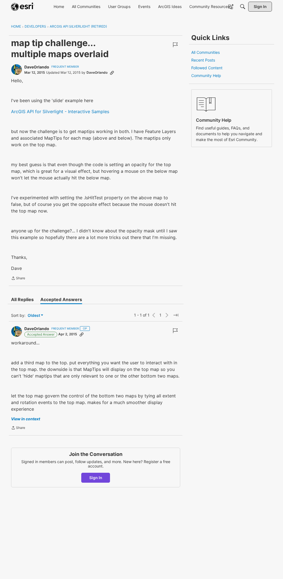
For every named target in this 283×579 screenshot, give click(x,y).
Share (18, 278)
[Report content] (175, 45)
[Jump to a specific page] (175, 315)
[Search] (243, 7)
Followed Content (206, 67)
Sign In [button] (95, 477)
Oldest (34, 315)
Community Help (206, 75)
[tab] (22, 299)
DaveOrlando (36, 67)
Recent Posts (203, 60)
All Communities (205, 52)
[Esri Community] (22, 6)
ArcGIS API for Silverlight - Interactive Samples (60, 111)
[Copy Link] (112, 72)
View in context (25, 418)
